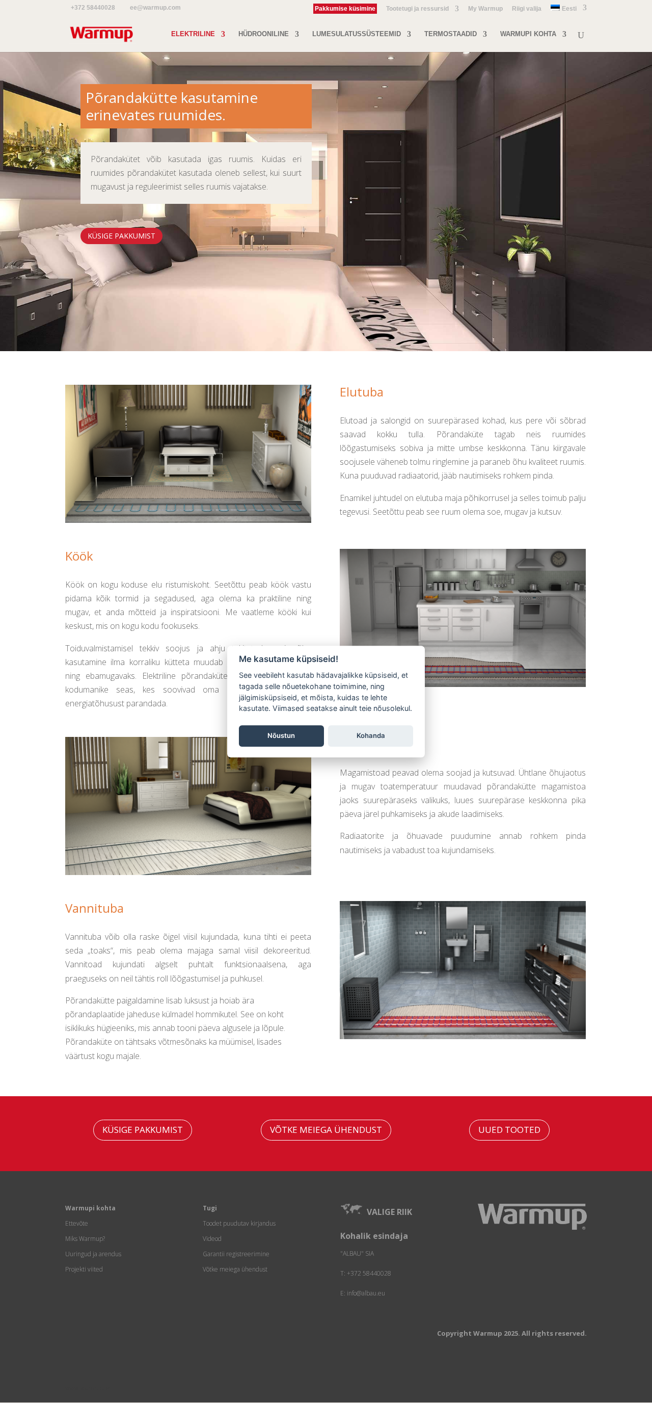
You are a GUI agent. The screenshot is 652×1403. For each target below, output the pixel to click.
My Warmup (485, 9)
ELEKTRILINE (193, 34)
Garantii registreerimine (236, 1254)
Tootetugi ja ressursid (417, 9)
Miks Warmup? (85, 1238)
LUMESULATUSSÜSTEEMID (356, 34)
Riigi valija (526, 9)
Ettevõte (76, 1223)
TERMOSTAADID (450, 34)
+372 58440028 (93, 7)
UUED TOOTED (509, 1129)
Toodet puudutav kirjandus (239, 1223)
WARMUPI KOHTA (528, 34)
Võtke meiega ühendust (235, 1269)
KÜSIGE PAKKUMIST (121, 236)
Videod (212, 1238)
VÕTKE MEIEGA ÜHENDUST (326, 1129)
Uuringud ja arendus (93, 1254)
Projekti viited (84, 1269)
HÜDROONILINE (263, 34)
